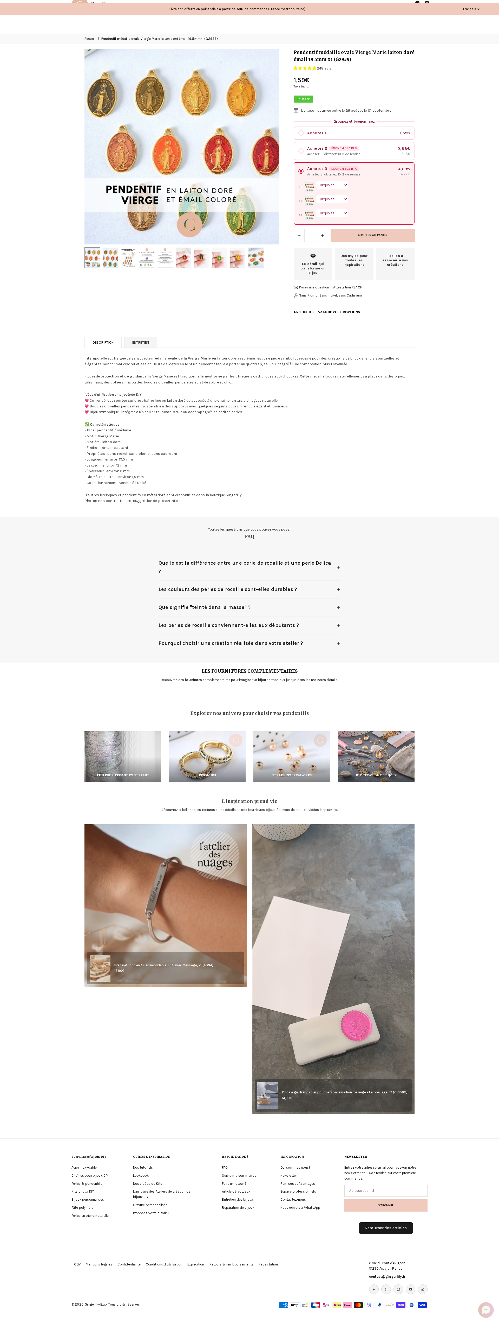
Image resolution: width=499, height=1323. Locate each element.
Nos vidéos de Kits (147, 1184)
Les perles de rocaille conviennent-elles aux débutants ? (229, 625)
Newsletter (288, 1175)
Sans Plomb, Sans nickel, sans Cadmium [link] (330, 295)
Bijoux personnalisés (87, 1199)
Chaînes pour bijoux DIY (89, 1175)
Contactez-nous (293, 1199)
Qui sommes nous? (295, 1167)
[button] (266, 147)
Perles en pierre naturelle (90, 1216)
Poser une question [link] (314, 287)
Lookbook (141, 1175)
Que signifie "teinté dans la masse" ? (205, 607)
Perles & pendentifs (86, 1184)
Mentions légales (99, 1264)
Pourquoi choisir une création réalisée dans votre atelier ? (231, 643)
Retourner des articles (386, 1228)
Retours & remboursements (231, 1264)
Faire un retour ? (234, 1184)
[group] (181, 146)
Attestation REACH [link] (347, 287)
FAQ (224, 1167)
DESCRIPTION (103, 342)
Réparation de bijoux (238, 1207)
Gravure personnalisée (150, 1205)
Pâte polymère (82, 1207)
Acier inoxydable (84, 1167)
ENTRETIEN (140, 342)
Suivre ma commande (239, 1175)
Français (469, 9)
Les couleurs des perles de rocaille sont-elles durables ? (228, 589)
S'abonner (386, 1205)
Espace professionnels (298, 1191)
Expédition (195, 1264)
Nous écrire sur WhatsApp (300, 1207)
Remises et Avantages (297, 1184)
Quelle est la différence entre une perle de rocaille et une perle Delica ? (245, 567)
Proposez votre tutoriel (151, 1213)
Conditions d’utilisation (164, 1264)
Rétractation (268, 1264)
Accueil (89, 39)
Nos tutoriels (143, 1167)
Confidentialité (129, 1264)
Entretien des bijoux (237, 1199)
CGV (77, 1264)
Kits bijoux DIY (82, 1191)
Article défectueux (236, 1191)
